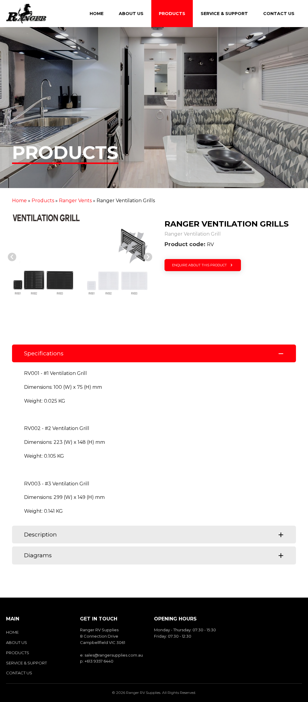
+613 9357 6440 (99, 661)
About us (16, 642)
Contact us (19, 672)
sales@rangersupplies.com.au (114, 655)
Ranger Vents (75, 200)
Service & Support (26, 662)
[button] (12, 257)
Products (43, 200)
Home (19, 200)
